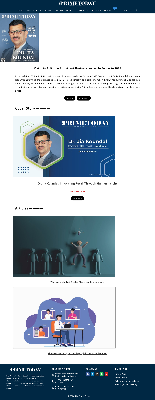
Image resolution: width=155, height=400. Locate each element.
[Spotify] (101, 374)
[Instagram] (97, 374)
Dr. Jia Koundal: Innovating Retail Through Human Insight (77, 183)
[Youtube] (106, 374)
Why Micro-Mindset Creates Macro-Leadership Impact (77, 282)
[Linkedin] (92, 374)
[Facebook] (88, 374)
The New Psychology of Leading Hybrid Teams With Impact (77, 353)
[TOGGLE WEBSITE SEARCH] (136, 10)
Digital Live (84, 98)
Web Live (69, 98)
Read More (77, 198)
